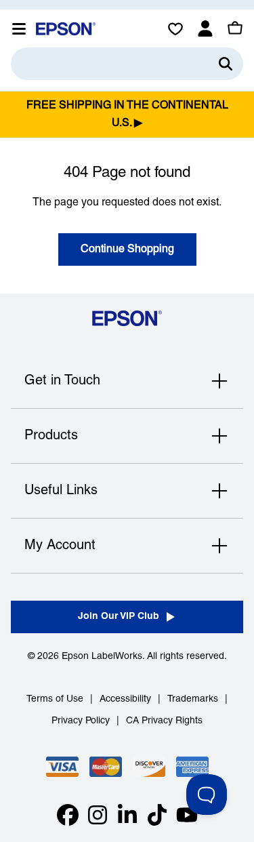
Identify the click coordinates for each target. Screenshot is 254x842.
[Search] (225, 64)
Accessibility (125, 699)
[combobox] (127, 63)
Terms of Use (54, 699)
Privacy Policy (80, 721)
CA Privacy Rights (164, 721)
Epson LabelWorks (102, 656)
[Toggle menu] (19, 28)
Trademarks (192, 699)
